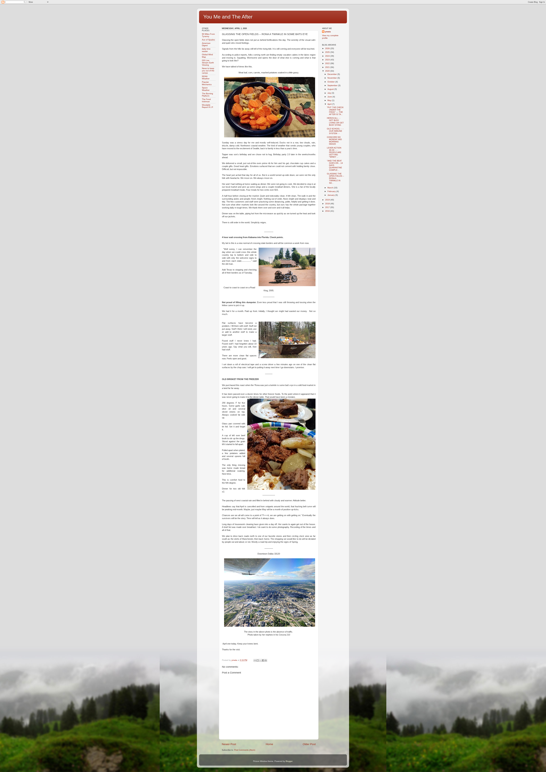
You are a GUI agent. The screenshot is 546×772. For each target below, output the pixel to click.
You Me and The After (228, 17)
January (331, 195)
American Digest (206, 44)
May (329, 100)
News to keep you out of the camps (208, 70)
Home (269, 744)
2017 (327, 207)
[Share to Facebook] (263, 660)
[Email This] (255, 660)
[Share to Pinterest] (265, 660)
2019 (327, 200)
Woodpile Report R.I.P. (207, 106)
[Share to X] (260, 660)
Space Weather (206, 89)
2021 (327, 67)
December (332, 74)
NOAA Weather (206, 77)
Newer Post (229, 744)
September (332, 85)
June (329, 97)
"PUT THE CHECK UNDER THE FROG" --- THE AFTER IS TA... (335, 110)
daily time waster (206, 50)
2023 (327, 60)
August (330, 89)
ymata (328, 32)
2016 (327, 211)
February (331, 191)
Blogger (289, 761)
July (329, 93)
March (330, 188)
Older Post (309, 744)
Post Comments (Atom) (244, 750)
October (331, 82)
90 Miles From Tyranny (208, 35)
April (329, 104)
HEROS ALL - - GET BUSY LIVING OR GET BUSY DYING (335, 121)
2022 (327, 63)
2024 (327, 56)
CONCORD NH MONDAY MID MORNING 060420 (334, 140)
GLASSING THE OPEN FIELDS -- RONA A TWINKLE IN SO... (335, 178)
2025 (327, 52)
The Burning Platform (207, 95)
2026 (327, 48)
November (332, 78)
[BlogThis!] (257, 660)
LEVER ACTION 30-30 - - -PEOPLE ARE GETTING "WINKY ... (334, 152)
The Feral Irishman (206, 100)
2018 (327, 204)
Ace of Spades (208, 40)
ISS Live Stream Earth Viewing (208, 62)
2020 (327, 71)
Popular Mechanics (207, 83)
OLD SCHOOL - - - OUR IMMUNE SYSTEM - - (335, 131)
